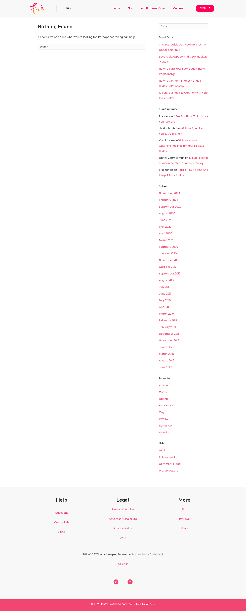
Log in (162, 450)
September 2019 (169, 273)
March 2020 (167, 240)
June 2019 (165, 294)
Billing (61, 532)
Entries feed (167, 457)
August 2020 (167, 213)
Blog (184, 509)
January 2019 (167, 327)
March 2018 (166, 354)
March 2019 (166, 314)
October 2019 (168, 267)
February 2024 (168, 200)
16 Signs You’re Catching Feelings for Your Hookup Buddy (181, 145)
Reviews (184, 519)
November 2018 (169, 340)
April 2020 (165, 233)
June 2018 (165, 347)
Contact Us (61, 522)
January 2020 (168, 253)
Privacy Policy (123, 528)
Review (163, 419)
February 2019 (168, 320)
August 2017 (166, 360)
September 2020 (170, 207)
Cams (163, 392)
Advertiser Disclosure (123, 519)
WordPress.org (168, 471)
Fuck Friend (166, 405)
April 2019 (165, 307)
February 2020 (168, 247)
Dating (163, 399)
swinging (164, 432)
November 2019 (169, 260)
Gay (161, 412)
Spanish (123, 564)
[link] (116, 8)
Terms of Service (123, 509)
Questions (61, 513)
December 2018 (169, 334)
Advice (163, 385)
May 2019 (165, 300)
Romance (165, 426)
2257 (123, 538)
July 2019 (164, 287)
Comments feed (170, 464)
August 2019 (166, 280)
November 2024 (169, 193)
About (184, 528)
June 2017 (165, 367)
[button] (205, 8)
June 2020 (165, 220)
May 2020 (165, 227)
